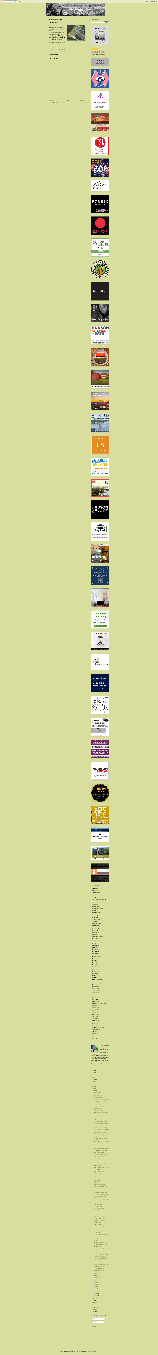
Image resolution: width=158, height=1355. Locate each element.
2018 (94, 1088)
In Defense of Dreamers (99, 1173)
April (95, 1288)
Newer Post (51, 100)
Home (67, 100)
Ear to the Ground (97, 1180)
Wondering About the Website (100, 1252)
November (96, 1273)
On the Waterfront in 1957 (99, 1116)
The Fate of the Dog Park (99, 1218)
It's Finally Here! (97, 1161)
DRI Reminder (97, 1169)
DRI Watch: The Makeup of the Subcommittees (100, 1259)
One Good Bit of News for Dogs (101, 1154)
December (96, 1092)
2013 (94, 1305)
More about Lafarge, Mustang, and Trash (101, 1135)
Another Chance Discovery (99, 1220)
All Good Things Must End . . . (100, 1104)
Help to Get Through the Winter (100, 1262)
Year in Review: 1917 (98, 1095)
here (61, 32)
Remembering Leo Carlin (99, 1270)
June (95, 1284)
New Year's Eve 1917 (98, 1097)
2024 (94, 1075)
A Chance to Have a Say (99, 1268)
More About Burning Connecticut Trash (101, 1139)
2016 (94, 1298)
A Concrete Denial (98, 1144)
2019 (94, 1086)
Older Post (82, 100)
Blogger (94, 1351)
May (95, 1286)
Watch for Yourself (98, 1202)
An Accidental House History (100, 1226)
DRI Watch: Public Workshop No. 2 (101, 1235)
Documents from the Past (99, 1229)
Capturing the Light (98, 1165)
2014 (94, 1302)
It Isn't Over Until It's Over (99, 1156)
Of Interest (96, 1240)
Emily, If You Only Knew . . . (100, 1216)
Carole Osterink (105, 1045)
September (96, 1277)
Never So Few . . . (98, 1158)
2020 (94, 1084)
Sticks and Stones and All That (100, 1190)
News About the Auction (99, 1152)
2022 (94, 1079)
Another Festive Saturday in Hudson (100, 1249)
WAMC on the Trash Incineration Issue (101, 1118)
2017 (94, 1090)
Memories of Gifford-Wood (100, 1184)
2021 (94, 1081)
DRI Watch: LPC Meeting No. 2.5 (101, 1264)
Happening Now (97, 1176)
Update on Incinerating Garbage (100, 1121)
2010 (94, 1311)
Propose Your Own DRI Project (101, 1254)
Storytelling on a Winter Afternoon (101, 1194)
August (95, 1280)
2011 (94, 1309)
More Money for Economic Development (100, 1209)
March (95, 1291)
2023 (94, 1077)
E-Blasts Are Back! (98, 1204)
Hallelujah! (96, 1182)
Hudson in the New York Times (101, 1244)
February (96, 1293)
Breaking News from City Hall (100, 1132)
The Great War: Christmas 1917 (100, 1150)
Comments (95, 1321)
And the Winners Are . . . (99, 1266)
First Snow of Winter (98, 1224)
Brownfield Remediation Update (101, 1127)
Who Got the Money (98, 1206)
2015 (94, 1300)
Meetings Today (97, 1178)
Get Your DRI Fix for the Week (100, 1214)
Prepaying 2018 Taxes (98, 1110)
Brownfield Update (98, 1246)
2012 (94, 1307)
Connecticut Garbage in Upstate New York (100, 1187)
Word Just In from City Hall (100, 1106)
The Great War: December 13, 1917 (101, 1200)
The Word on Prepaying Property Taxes (101, 1124)
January (95, 1295)
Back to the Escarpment (99, 1242)
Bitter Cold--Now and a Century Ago (101, 1113)
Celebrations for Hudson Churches (101, 1148)
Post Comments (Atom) (60, 102)
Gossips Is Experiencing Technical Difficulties (101, 1231)
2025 (94, 1072)
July (95, 1282)
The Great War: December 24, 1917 (101, 1146)
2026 (94, 1070)
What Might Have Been (99, 1238)
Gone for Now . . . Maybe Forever (101, 1101)
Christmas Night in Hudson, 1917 (101, 1141)
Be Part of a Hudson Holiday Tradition (100, 1197)
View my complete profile (96, 1063)
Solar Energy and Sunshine (99, 1256)
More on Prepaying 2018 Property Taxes (101, 1129)
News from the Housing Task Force (101, 1167)
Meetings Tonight (97, 1222)
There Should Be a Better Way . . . (101, 1192)
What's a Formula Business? (100, 1171)
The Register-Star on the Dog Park (101, 1212)
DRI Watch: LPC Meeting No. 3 (101, 1163)
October (96, 1275)
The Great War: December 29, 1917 (101, 1099)
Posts (94, 1318)
